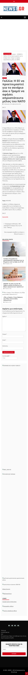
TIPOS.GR (3, 630)
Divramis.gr (14, 672)
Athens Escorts (6, 589)
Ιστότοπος (5, 346)
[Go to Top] (26, 673)
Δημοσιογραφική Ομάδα (7, 638)
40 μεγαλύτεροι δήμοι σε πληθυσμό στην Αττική (13, 636)
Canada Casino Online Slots (9, 602)
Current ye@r (6, 356)
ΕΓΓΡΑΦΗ (14, 653)
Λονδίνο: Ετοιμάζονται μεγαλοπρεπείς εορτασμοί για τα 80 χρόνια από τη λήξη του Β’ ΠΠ (13, 260)
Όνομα (4, 334)
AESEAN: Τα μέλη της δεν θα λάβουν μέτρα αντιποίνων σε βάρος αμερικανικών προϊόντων (13, 285)
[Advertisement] (14, 34)
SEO (2, 634)
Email (4, 340)
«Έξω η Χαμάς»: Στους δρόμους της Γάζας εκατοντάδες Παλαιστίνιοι (13, 298)
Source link (5, 217)
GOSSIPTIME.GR (5, 632)
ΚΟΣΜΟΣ (4, 78)
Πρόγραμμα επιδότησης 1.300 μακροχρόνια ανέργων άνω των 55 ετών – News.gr (13, 225)
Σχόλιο (4, 316)
